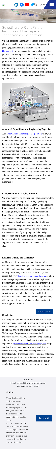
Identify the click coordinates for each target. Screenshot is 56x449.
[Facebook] (22, 5)
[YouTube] (27, 5)
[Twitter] (32, 5)
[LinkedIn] (16, 5)
